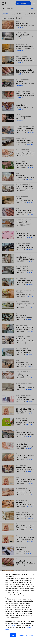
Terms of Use (12, 625)
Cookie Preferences (26, 635)
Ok (13, 635)
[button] (33, 574)
